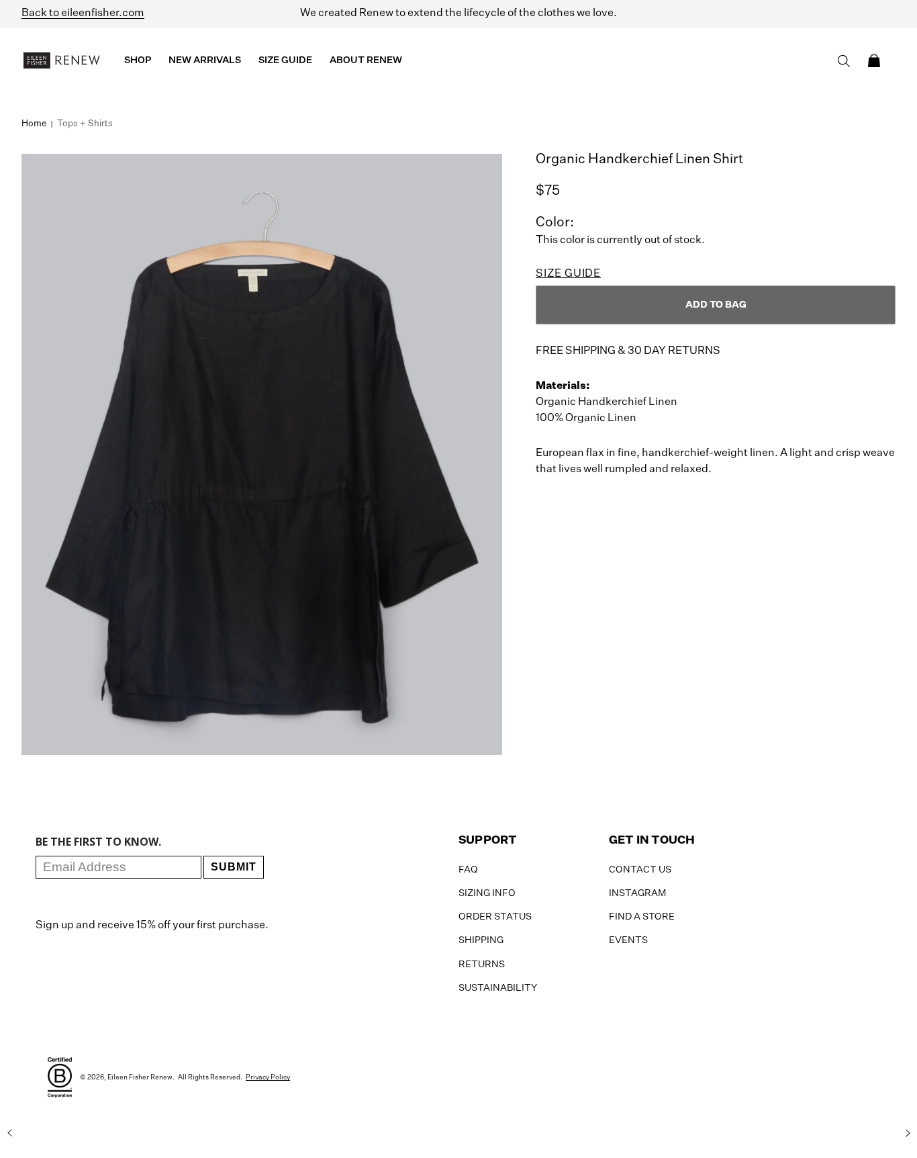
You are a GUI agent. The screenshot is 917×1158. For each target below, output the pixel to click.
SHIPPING (480, 940)
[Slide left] (9, 1133)
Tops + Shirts (85, 124)
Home (33, 124)
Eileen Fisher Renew (140, 1077)
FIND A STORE (642, 917)
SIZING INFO (487, 893)
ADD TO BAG (715, 305)
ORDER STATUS (495, 917)
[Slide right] (907, 1133)
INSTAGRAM (637, 893)
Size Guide (568, 274)
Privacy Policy (268, 1077)
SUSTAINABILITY (497, 988)
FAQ (468, 870)
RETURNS (481, 964)
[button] (874, 60)
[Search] (844, 61)
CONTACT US (640, 870)
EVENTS (628, 940)
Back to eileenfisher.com (82, 13)
